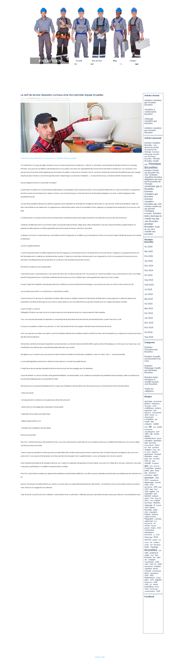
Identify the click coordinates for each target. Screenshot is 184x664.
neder (146, 545)
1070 (146, 480)
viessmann (148, 417)
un (156, 415)
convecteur (149, 530)
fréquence (148, 582)
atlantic (147, 436)
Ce (155, 564)
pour (149, 452)
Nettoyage (148, 537)
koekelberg (148, 587)
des (145, 560)
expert (157, 500)
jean (160, 487)
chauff (146, 422)
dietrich (147, 404)
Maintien (156, 503)
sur (160, 550)
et (145, 452)
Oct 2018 (148, 332)
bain (146, 443)
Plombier (157, 545)
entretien (148, 456)
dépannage (148, 482)
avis (146, 427)
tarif (27, 100)
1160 (157, 562)
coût (151, 564)
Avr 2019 (148, 304)
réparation (38, 100)
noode (159, 427)
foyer (157, 470)
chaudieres (154, 480)
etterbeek (152, 473)
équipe (62, 100)
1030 (151, 485)
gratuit (146, 528)
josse (159, 438)
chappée (151, 560)
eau (153, 461)
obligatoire (155, 404)
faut (156, 555)
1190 (155, 487)
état (152, 422)
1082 (146, 553)
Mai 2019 (148, 299)
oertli (146, 485)
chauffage (154, 547)
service (33, 100)
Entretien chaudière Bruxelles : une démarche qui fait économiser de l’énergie (152, 147)
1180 (146, 564)
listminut (147, 413)
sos (154, 427)
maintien (157, 566)
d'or (155, 521)
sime (48, 100)
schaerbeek (156, 413)
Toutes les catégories (149, 390)
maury (153, 528)
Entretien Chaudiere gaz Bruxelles (151, 194)
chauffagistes (149, 432)
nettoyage (148, 505)
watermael (148, 521)
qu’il (157, 432)
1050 (146, 584)
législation (148, 410)
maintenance (150, 438)
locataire (155, 463)
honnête (156, 459)
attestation (154, 573)
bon (151, 466)
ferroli (155, 569)
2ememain (154, 589)
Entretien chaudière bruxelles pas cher (153, 201)
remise (147, 525)
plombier (56, 100)
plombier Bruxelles (149, 225)
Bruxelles (148, 510)
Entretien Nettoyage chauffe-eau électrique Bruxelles (152, 369)
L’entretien (149, 468)
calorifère (148, 569)
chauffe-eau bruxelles (149, 232)
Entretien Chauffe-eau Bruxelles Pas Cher (151, 172)
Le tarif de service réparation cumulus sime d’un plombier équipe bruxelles (49, 158)
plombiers (158, 441)
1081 (152, 575)
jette (146, 459)
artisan (158, 505)
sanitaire (155, 447)
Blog (115, 61)
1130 (146, 491)
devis (157, 587)
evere (152, 415)
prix (154, 410)
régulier (158, 580)
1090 (146, 575)
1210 (146, 489)
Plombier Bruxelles (152, 165)
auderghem (149, 532)
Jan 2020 (148, 261)
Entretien (148, 557)
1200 (146, 508)
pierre (146, 573)
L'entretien (149, 419)
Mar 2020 (148, 251)
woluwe (155, 496)
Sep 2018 (148, 337)
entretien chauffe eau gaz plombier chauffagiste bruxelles (152, 209)
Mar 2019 (148, 308)
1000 (160, 564)
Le (24, 100)
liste (149, 447)
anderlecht (154, 553)
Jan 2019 (148, 318)
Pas (150, 459)
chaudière (148, 441)
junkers (158, 408)
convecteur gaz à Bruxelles (153, 187)
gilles (152, 471)
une (157, 491)
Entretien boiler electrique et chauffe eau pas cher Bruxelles (153, 217)
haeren (154, 452)
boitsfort (147, 496)
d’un (52, 100)
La (160, 540)
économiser (149, 445)
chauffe (147, 463)
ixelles (155, 456)
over (152, 555)
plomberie (148, 487)
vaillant (156, 424)
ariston (156, 434)
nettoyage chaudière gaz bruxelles (150, 121)
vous (151, 500)
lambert (158, 468)
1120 (158, 535)
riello (155, 582)
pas (145, 473)
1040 (146, 589)
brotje (146, 547)
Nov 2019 (148, 270)
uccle (154, 406)
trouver (156, 466)
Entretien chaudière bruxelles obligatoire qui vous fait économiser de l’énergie (153, 179)
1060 (159, 528)
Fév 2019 (148, 313)
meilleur (156, 542)
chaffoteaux (149, 408)
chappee (147, 450)
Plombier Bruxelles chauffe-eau (152, 161)
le (150, 461)
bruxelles (67, 100)
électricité (148, 535)
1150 (146, 461)
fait (151, 545)
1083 (146, 434)
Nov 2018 (148, 327)
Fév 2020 (148, 256)
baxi (151, 489)
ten (154, 557)
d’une (146, 542)
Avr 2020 (148, 247)
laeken (152, 508)
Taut (155, 489)
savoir (155, 584)
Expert (153, 526)
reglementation (150, 517)
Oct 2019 (148, 275)
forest (157, 445)
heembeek (148, 566)
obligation (148, 424)
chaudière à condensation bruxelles (150, 111)
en (155, 523)
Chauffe (158, 482)
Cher (152, 498)
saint (158, 557)
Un (151, 584)
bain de (158, 498)
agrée (155, 475)
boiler (155, 510)
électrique (148, 503)
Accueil (79, 61)
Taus (154, 450)
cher (146, 512)
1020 (146, 415)
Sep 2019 (148, 280)
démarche (148, 523)
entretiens (148, 475)
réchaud (157, 454)
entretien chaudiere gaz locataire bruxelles (153, 102)
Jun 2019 (148, 294)
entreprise (148, 429)
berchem (152, 443)
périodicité (157, 401)
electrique (148, 401)
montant (147, 571)
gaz (146, 465)
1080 (157, 478)
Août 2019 (149, 285)
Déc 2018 (148, 323)
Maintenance (149, 578)
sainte (146, 555)
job (156, 419)
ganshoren (148, 454)
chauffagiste (149, 562)
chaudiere (153, 512)
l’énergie (147, 406)
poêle (146, 470)
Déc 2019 (148, 266)
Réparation (148, 519)
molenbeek (156, 571)
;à (154, 535)
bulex (146, 580)
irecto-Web (100, 657)
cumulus (44, 100)
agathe (152, 491)
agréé (146, 498)
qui (145, 447)
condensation (149, 591)
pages (155, 540)
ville (151, 434)
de (29, 100)
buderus (155, 514)
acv (158, 450)
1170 (152, 580)
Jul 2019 (148, 289)
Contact (133, 61)
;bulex (158, 578)
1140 (158, 591)
